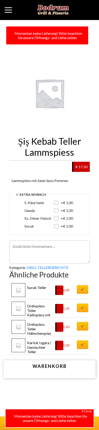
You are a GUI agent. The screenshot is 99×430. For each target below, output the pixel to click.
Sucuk (29, 226)
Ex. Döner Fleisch (37, 218)
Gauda (29, 210)
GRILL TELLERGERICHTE (47, 267)
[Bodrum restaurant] (53, 10)
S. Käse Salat (34, 202)
